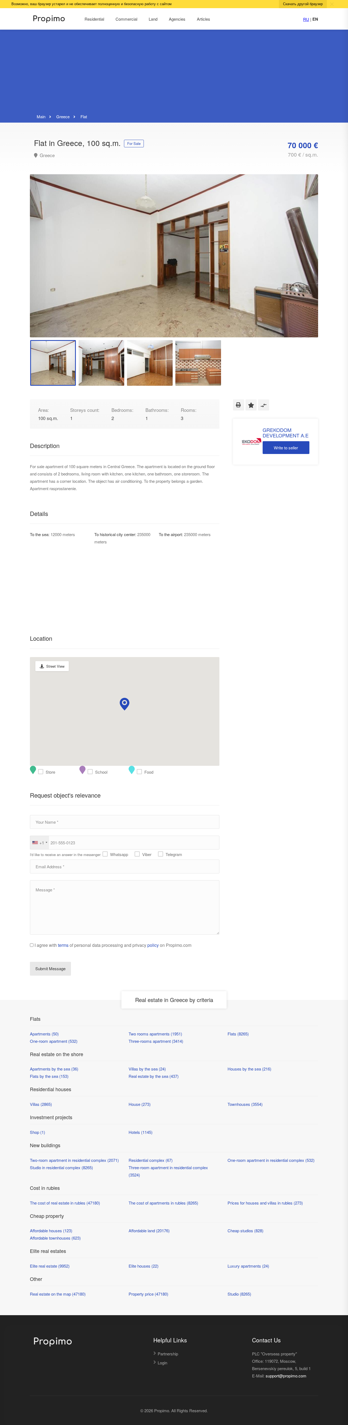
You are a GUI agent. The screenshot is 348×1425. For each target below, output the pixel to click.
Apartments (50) (44, 1034)
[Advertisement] (174, 72)
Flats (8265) (238, 1034)
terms (63, 945)
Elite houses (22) (144, 1266)
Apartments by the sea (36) (54, 1069)
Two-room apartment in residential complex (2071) (74, 1160)
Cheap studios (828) (245, 1230)
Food (140, 772)
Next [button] (302, 262)
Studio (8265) (239, 1294)
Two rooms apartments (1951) (155, 1034)
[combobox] (39, 842)
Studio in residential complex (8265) (61, 1167)
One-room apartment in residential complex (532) (271, 1160)
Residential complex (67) (151, 1160)
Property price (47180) (148, 1294)
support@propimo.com (286, 1376)
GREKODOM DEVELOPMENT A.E (286, 432)
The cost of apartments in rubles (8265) (163, 1203)
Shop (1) (37, 1132)
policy (153, 945)
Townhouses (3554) (245, 1104)
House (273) (140, 1104)
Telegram (174, 854)
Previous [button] (45, 262)
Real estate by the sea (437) (154, 1076)
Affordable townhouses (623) (55, 1238)
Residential (94, 19)
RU (306, 19)
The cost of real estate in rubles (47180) (65, 1203)
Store (42, 772)
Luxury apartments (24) (248, 1266)
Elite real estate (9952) (50, 1266)
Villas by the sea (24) (147, 1069)
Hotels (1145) (141, 1132)
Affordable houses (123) (51, 1230)
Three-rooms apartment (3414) (156, 1041)
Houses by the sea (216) (249, 1069)
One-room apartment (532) (53, 1041)
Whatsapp (119, 854)
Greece (46, 155)
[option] (174, 255)
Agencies (177, 19)
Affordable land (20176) (149, 1230)
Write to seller (286, 447)
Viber (146, 854)
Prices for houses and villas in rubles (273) (265, 1203)
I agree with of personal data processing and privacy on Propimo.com (113, 945)
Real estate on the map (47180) (58, 1294)
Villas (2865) (41, 1104)
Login (162, 1362)
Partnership (168, 1353)
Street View (55, 666)
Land (153, 19)
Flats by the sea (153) (49, 1076)
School (91, 772)
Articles (203, 19)
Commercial (126, 19)
